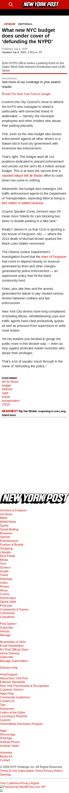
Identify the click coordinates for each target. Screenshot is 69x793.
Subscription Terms (30, 770)
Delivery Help (9, 667)
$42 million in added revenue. (23, 203)
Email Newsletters (12, 645)
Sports (4, 525)
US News (6, 514)
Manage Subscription (14, 660)
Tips (3, 704)
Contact (5, 760)
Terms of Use (8, 770)
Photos (4, 586)
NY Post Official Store (14, 649)
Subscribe (6, 627)
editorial (7, 389)
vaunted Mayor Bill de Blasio (22, 175)
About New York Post (14, 678)
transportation (11, 400)
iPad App (6, 738)
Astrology (6, 578)
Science (5, 567)
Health (4, 571)
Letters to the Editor (12, 712)
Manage (5, 635)
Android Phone (10, 742)
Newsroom (7, 708)
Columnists (7, 613)
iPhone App (7, 734)
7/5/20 (6, 404)
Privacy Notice (53, 770)
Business (6, 533)
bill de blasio (10, 381)
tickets (6, 396)
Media (4, 559)
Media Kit (6, 756)
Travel (4, 575)
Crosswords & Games (14, 609)
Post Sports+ (8, 623)
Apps (3, 730)
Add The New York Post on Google (28, 94)
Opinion (5, 536)
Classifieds (7, 617)
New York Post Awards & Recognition (24, 685)
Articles (5, 631)
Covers (4, 594)
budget (6, 385)
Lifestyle (5, 552)
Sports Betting (9, 529)
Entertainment (9, 540)
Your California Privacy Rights (19, 783)
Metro (3, 517)
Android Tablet (9, 745)
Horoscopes (8, 597)
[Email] (17, 5)
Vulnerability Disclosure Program (21, 723)
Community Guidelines (15, 697)
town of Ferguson (53, 257)
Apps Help (7, 693)
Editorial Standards (12, 682)
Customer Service (11, 689)
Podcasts (6, 605)
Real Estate (7, 556)
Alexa (4, 590)
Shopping (6, 548)
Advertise (6, 752)
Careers (5, 720)
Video (4, 582)
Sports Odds (8, 601)
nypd (5, 393)
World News (8, 521)
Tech (3, 563)
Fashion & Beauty (11, 544)
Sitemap (5, 774)
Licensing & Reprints (13, 716)
